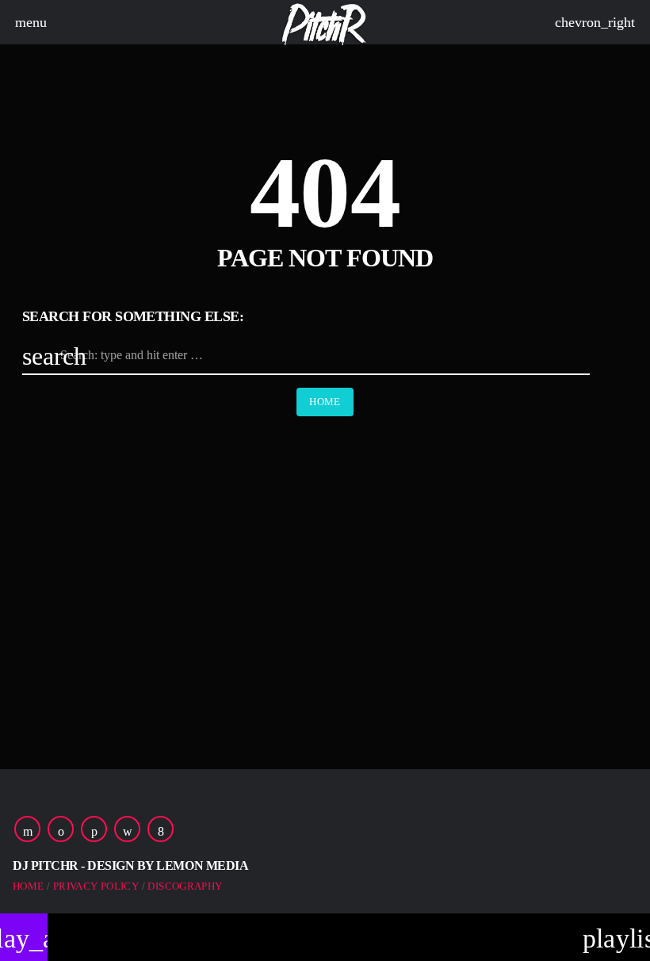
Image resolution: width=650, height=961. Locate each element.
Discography (184, 886)
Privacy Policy (96, 886)
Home (325, 402)
